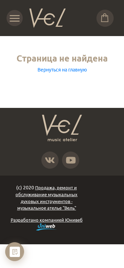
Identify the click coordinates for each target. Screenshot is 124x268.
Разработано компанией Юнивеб (47, 219)
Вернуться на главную (62, 69)
